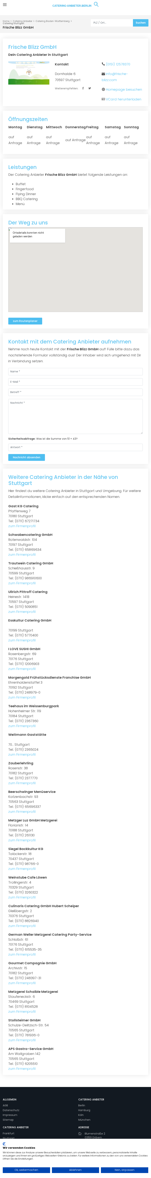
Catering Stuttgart (13, 23)
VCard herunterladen (123, 99)
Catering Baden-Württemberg (53, 21)
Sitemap (8, 1119)
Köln (81, 1115)
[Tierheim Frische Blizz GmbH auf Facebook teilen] (83, 88)
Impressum (10, 1115)
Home (6, 21)
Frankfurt (8, 1133)
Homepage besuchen (124, 89)
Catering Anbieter (22, 21)
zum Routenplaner (25, 321)
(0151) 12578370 (118, 64)
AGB (5, 1105)
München (84, 1119)
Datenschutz (11, 1110)
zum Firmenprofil (22, 526)
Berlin (81, 1105)
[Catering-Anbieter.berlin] (75, 7)
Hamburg (84, 1110)
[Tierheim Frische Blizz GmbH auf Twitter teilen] (90, 88)
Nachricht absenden (26, 457)
